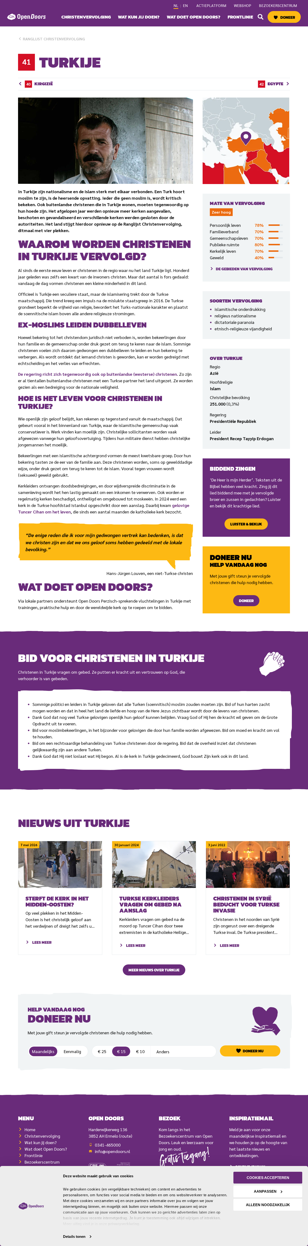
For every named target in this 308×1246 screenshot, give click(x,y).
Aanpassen (265, 1191)
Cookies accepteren (268, 1178)
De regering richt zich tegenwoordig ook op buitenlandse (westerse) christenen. (98, 374)
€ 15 (121, 1051)
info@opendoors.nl (112, 1151)
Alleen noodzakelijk (268, 1205)
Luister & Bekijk (246, 524)
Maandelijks (43, 1051)
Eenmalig (72, 1051)
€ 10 (140, 1051)
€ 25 (102, 1051)
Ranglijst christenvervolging (53, 38)
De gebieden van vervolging (244, 269)
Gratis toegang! (184, 1158)
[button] (260, 17)
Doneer (287, 17)
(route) (125, 1136)
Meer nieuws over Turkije (154, 970)
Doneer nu (253, 1051)
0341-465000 (108, 1144)
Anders (183, 1050)
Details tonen (74, 1236)
